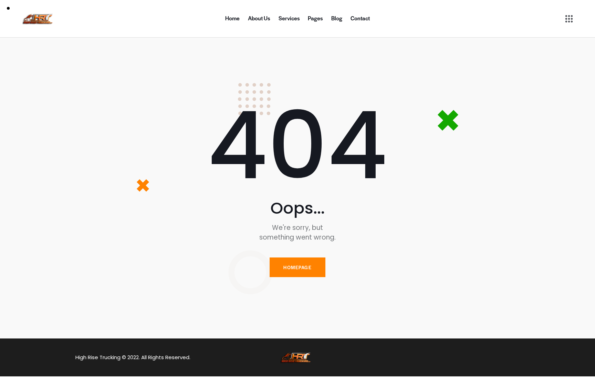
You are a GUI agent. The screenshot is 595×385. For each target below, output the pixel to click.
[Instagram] (490, 357)
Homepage (297, 267)
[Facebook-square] (473, 357)
